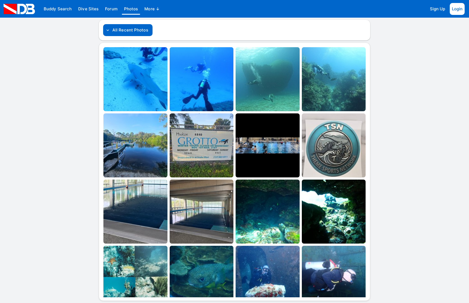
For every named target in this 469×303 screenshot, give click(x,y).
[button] (58, 9)
